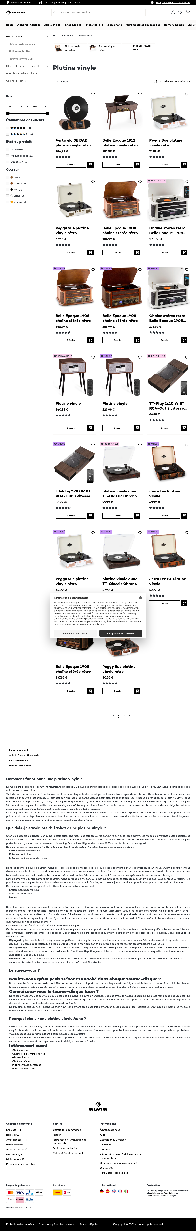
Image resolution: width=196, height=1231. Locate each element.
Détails (71, 164)
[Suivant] (193, 25)
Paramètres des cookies (114, 1172)
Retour (57, 1134)
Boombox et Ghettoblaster (22, 73)
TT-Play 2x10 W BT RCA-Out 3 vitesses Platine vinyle (167, 406)
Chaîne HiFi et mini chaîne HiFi (23, 66)
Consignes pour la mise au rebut (118, 1163)
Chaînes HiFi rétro (22, 1061)
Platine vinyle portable (22, 44)
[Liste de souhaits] (180, 12)
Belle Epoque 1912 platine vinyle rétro (120, 143)
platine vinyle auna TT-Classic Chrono (120, 493)
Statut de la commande (67, 1129)
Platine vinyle (14, 36)
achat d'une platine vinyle (24, 755)
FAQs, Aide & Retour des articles (173, 2)
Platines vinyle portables (26, 1064)
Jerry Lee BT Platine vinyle (167, 581)
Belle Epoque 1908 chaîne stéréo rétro (120, 230)
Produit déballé (21, 155)
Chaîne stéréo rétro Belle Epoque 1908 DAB (167, 230)
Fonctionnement (18, 750)
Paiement (105, 1144)
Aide (102, 1134)
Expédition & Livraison (113, 1139)
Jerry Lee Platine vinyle (164, 493)
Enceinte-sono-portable (20, 1164)
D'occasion (19, 162)
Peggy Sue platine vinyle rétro (165, 143)
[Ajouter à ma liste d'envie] (93, 94)
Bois (18, 177)
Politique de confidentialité (161, 1193)
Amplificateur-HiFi (17, 1139)
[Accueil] (57, 35)
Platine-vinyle (14, 1154)
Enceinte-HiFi (14, 1129)
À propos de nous (110, 1129)
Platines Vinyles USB (21, 58)
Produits (105, 1149)
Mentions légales (88, 1224)
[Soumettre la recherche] (54, 12)
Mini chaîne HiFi (15, 1159)
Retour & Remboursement (68, 1153)
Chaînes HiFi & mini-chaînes (28, 1053)
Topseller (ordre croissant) (174, 81)
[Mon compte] (173, 12)
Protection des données (20, 1224)
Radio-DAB (12, 1134)
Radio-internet (14, 1144)
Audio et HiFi (67, 35)
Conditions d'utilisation (156, 1196)
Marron (19, 183)
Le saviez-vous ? (18, 760)
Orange (19, 202)
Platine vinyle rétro (20, 51)
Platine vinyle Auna (20, 765)
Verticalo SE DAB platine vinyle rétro (73, 143)
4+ (29, 134)
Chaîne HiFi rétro (16, 80)
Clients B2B (106, 1168)
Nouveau (17, 149)
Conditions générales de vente (56, 1224)
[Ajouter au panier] (90, 165)
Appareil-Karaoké (16, 1149)
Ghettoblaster (20, 1057)
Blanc (18, 195)
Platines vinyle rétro (24, 1068)
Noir (17, 189)
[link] (74, 112)
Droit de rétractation (65, 1148)
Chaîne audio (20, 1050)
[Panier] (188, 12)
